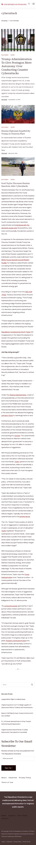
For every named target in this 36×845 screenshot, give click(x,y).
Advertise (13, 778)
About (4, 778)
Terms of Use (7, 782)
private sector (24, 516)
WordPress (18, 836)
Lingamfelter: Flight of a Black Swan (13, 699)
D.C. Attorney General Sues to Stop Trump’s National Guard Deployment (16, 723)
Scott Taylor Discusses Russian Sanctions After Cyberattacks (15, 184)
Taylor (16, 462)
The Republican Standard (20, 831)
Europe (17, 436)
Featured (4, 55)
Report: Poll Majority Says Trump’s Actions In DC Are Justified (17, 714)
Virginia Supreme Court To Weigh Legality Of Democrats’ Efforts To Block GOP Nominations (17, 706)
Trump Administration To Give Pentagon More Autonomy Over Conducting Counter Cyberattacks (16, 66)
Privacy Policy (25, 778)
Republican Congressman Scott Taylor (15, 332)
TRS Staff (4, 99)
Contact (5, 818)
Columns (12, 815)
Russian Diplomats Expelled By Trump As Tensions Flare (15, 132)
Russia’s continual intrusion (16, 641)
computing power (11, 606)
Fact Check (22, 815)
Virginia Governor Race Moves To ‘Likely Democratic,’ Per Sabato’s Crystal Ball (14, 731)
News (13, 55)
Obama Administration (17, 395)
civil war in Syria (7, 415)
